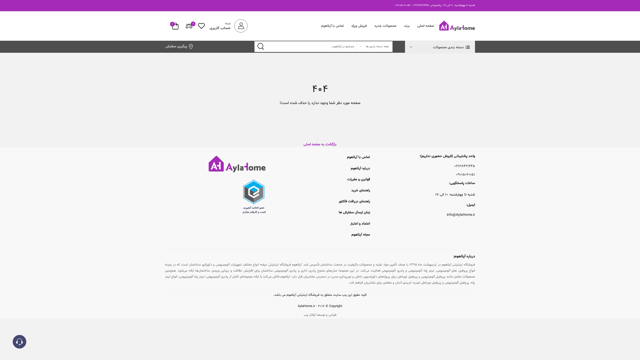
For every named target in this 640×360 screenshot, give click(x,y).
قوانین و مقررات (358, 179)
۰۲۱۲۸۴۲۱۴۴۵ (464, 166)
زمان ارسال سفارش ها (354, 212)
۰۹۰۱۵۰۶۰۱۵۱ (465, 174)
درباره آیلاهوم (360, 168)
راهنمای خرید (360, 190)
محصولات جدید (385, 26)
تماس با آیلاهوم (332, 26)
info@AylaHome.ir (461, 215)
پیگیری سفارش (176, 46)
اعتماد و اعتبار (360, 223)
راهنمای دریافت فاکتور (354, 201)
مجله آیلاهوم (361, 234)
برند (407, 26)
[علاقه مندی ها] (201, 25)
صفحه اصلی (425, 26)
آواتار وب (310, 315)
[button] (440, 47)
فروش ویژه (359, 26)
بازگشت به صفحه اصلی (320, 144)
